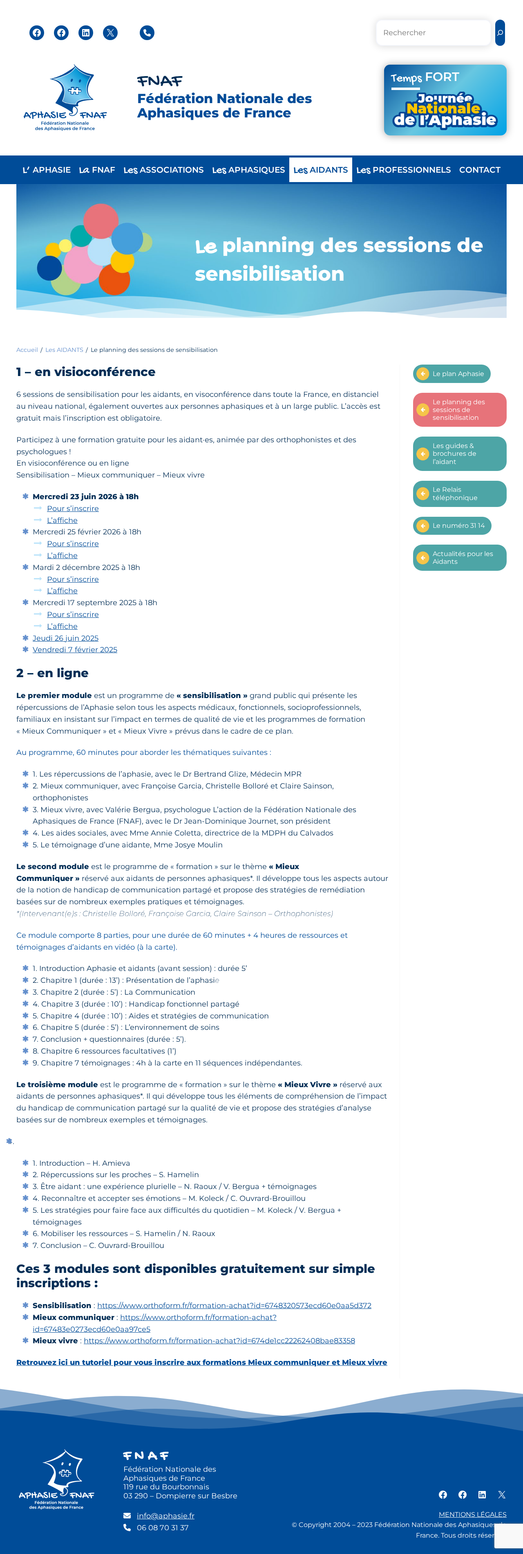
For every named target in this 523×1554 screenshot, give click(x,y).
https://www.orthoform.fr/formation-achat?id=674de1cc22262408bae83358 (219, 1340)
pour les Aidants (463, 557)
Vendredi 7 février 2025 (75, 649)
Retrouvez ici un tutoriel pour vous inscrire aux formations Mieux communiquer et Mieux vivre (201, 1362)
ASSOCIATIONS (163, 170)
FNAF (159, 82)
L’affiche (62, 520)
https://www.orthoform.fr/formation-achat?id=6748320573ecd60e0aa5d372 (234, 1305)
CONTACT (480, 170)
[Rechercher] (500, 33)
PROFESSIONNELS (403, 170)
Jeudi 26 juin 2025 (65, 638)
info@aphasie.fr (165, 1515)
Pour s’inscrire (73, 508)
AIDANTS (320, 170)
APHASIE (46, 170)
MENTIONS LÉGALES (473, 1514)
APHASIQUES (248, 170)
